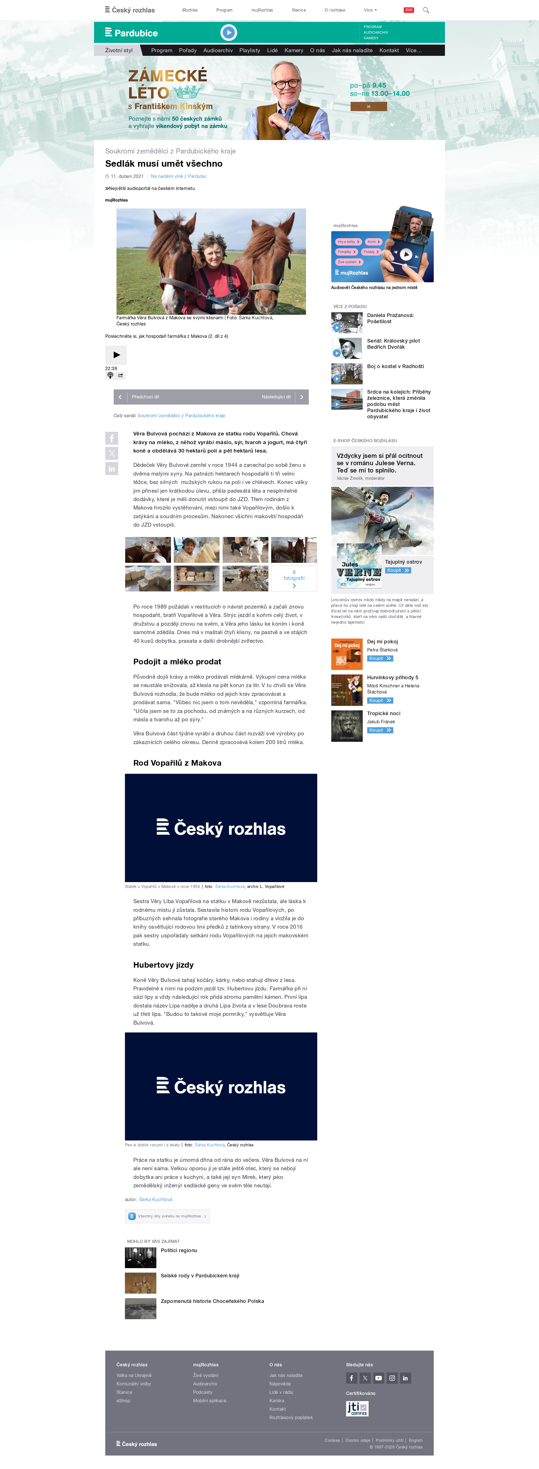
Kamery (371, 38)
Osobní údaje (358, 1440)
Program (224, 10)
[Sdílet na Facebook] (111, 438)
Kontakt (389, 50)
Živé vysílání (347, 262)
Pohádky (344, 252)
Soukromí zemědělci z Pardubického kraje (181, 415)
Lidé (272, 50)
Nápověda (280, 1384)
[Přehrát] (116, 355)
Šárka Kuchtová (255, 317)
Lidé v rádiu (282, 1392)
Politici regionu (179, 1250)
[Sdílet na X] (111, 453)
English (415, 1440)
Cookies (332, 1440)
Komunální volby (134, 1384)
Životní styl (119, 50)
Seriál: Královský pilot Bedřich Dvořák (393, 344)
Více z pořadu (350, 306)
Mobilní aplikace (210, 1400)
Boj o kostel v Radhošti (395, 366)
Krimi (372, 242)
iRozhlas (190, 10)
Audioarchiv (376, 33)
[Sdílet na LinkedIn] (111, 468)
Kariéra (277, 1400)
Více (414, 50)
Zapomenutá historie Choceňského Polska (212, 1301)
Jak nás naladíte (352, 50)
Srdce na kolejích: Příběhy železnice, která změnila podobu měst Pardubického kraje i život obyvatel (399, 404)
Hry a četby (346, 242)
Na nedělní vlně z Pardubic (179, 176)
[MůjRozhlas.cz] (116, 200)
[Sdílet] (120, 376)
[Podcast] (110, 376)
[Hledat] (426, 10)
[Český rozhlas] (130, 10)
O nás (317, 50)
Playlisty (249, 50)
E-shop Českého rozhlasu (366, 440)
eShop (123, 1400)
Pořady (188, 50)
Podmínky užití (389, 1440)
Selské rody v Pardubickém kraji (200, 1276)
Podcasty (203, 1392)
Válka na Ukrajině (134, 1375)
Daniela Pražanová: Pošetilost (390, 318)
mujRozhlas (262, 10)
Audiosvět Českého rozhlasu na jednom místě (374, 287)
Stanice (299, 10)
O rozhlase (335, 10)
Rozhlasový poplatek (291, 1417)
